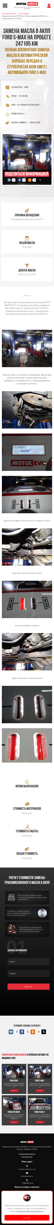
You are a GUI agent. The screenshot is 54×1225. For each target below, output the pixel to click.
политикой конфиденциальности (29, 1211)
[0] (9, 180)
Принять (27, 1218)
